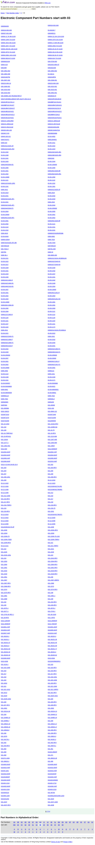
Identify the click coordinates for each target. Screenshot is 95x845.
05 (48, 825)
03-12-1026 (4, 486)
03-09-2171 (51, 380)
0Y (22, 825)
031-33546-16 (5, 727)
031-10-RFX (52, 433)
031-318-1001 (52, 677)
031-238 (50, 592)
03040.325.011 (6, 136)
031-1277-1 (4, 442)
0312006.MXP (5, 461)
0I (44, 822)
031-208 (50, 474)
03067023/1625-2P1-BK (9, 242)
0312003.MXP (5, 455)
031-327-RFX (5, 705)
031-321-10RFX (53, 689)
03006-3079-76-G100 (8, 52)
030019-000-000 (6, 30)
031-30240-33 (5, 655)
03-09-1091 (51, 305)
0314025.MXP (5, 786)
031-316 (3, 671)
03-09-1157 (4, 324)
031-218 (50, 502)
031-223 (50, 555)
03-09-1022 (4, 261)
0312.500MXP (52, 449)
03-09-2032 (51, 339)
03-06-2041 (4, 202)
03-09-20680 (5, 367)
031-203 (3, 467)
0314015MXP (5, 777)
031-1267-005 (52, 439)
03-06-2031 (4, 196)
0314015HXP (52, 774)
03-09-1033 (4, 274)
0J (48, 822)
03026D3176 (52, 96)
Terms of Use (55, 842)
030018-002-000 (53, 25)
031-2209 (4, 530)
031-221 (50, 542)
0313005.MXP (52, 630)
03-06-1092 (51, 177)
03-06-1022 (51, 146)
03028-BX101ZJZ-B (54, 108)
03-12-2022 (4, 517)
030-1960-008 (5, 74)
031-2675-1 (4, 608)
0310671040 (52, 414)
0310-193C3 (5, 411)
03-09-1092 (4, 308)
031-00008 (51, 405)
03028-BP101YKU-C (7, 102)
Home (3, 13)
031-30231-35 (52, 639)
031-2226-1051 (6, 555)
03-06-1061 (4, 171)
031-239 (50, 599)
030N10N (51, 402)
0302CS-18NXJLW (54, 121)
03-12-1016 (51, 480)
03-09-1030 (51, 267)
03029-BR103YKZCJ (8, 114)
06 (51, 825)
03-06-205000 (52, 208)
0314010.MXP (52, 767)
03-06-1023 (51, 149)
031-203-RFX (52, 467)
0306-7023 (51, 239)
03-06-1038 (4, 155)
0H (40, 822)
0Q (74, 822)
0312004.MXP (52, 455)
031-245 (3, 605)
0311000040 (52, 421)
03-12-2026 (4, 521)
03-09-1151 (4, 321)
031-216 (50, 496)
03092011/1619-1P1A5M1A (57, 330)
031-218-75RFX (6, 505)
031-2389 (4, 599)
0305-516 (4, 142)
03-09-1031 (4, 271)
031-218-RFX (52, 505)
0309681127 (5, 396)
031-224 (3, 558)
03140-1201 (5, 771)
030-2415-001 (52, 89)
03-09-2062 (4, 364)
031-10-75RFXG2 (7, 433)
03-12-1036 (4, 489)
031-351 (50, 749)
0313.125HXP (5, 621)
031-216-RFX (5, 499)
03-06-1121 (4, 180)
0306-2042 (51, 202)
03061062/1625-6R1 (54, 174)
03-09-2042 (4, 349)
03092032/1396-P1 (7, 342)
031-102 (3, 427)
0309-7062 (4, 399)
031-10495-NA (52, 427)
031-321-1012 (5, 689)
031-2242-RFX (52, 558)
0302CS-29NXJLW (7, 124)
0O (66, 822)
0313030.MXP (5, 658)
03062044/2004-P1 (7, 208)
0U (89, 822)
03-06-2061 (51, 214)
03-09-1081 (51, 302)
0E (29, 822)
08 (59, 825)
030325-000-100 (6, 130)
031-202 (50, 464)
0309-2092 (4, 371)
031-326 (3, 702)
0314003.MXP (5, 764)
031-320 (3, 680)
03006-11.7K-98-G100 (8, 36)
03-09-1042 (51, 280)
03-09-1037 (51, 274)
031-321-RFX (52, 692)
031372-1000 (5, 758)
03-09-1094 (4, 311)
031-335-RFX (52, 730)
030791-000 (52, 249)
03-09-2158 (4, 377)
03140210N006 (53, 780)
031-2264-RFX (52, 561)
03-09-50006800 (6, 386)
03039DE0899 (52, 133)
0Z (25, 825)
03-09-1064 (4, 299)
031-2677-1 (4, 611)
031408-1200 (5, 795)
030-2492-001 (52, 93)
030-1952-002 (5, 71)
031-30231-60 (5, 649)
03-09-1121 (51, 311)
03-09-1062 (4, 296)
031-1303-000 (52, 442)
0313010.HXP (52, 633)
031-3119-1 (4, 664)
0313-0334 (51, 658)
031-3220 (4, 696)
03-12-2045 (51, 524)
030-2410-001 (52, 86)
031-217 (50, 499)
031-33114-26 (5, 711)
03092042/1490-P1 (54, 349)
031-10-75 (51, 430)
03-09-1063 (51, 296)
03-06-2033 (51, 199)
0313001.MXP (52, 627)
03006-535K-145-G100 (8, 55)
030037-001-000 (6, 33)
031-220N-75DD (6, 539)
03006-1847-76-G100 (8, 46)
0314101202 (5, 799)
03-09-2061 (4, 361)
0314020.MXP (5, 780)
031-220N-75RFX (53, 539)
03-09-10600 (52, 289)
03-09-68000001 (53, 389)
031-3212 (4, 692)
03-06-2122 (4, 227)
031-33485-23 (5, 717)
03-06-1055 (4, 167)
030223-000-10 (6, 83)
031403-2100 (5, 789)
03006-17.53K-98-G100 (55, 43)
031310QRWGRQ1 (54, 661)
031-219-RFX (5, 511)
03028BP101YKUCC (54, 102)
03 (40, 825)
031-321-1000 (52, 686)
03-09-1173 (51, 327)
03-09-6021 (51, 386)
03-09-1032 (51, 271)
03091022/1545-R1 (54, 261)
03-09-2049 (4, 352)
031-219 (3, 508)
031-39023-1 (5, 761)
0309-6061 (4, 389)
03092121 (51, 371)
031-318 (3, 677)
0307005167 (52, 246)
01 (33, 825)
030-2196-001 (52, 80)
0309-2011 (4, 330)
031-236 (50, 577)
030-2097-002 (5, 80)
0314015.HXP (52, 771)
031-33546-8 (5, 730)
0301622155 (52, 68)
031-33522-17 (52, 724)
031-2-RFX (51, 617)
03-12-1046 (4, 492)
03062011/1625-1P (54, 189)
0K (51, 822)
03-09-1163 (4, 327)
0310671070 (5, 417)
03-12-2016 (4, 514)
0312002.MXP (5, 452)
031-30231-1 (5, 639)
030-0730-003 (52, 61)
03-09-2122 (4, 374)
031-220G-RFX (53, 530)
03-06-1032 (4, 152)
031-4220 (51, 799)
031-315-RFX (52, 667)
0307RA (3, 252)
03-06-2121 (51, 224)
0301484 (4, 68)
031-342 (3, 742)
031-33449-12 (52, 714)
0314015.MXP (5, 774)
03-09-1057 (4, 289)
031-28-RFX (5, 617)
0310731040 (5, 421)
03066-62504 (5, 239)
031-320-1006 (52, 680)
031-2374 (4, 589)
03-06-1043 (4, 161)
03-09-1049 (51, 283)
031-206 (50, 471)
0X (18, 825)
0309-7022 (51, 396)
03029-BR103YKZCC (55, 111)
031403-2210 (52, 789)
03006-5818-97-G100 (8, 58)
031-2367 (4, 580)
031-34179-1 (5, 739)
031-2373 (51, 586)
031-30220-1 (5, 636)
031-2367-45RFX (53, 580)
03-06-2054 (4, 211)
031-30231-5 (5, 646)
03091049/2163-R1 (7, 286)
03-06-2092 (4, 224)
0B (18, 822)
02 (36, 825)
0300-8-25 (4, 64)
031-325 (50, 699)
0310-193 (51, 408)
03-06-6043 (4, 236)
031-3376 (4, 736)
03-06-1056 (51, 167)
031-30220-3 (52, 636)
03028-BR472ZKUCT (8, 108)
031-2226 (51, 552)
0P (70, 822)
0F (33, 822)
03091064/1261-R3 (54, 299)
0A (14, 822)
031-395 (50, 761)
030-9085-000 (52, 255)
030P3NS (4, 405)
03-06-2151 (51, 227)
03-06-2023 (4, 192)
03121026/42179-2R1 (55, 486)
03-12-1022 (4, 483)
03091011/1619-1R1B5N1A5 (57, 258)
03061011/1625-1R (7, 146)
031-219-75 (51, 508)
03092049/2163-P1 (54, 352)
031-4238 (51, 805)
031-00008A (5, 408)
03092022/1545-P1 (7, 336)
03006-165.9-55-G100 (8, 43)
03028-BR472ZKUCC (55, 105)
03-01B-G (51, 74)
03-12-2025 (51, 517)
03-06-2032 (51, 196)
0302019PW (52, 77)
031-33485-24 (52, 717)
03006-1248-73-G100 (8, 39)
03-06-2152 (4, 230)
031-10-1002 (5, 424)
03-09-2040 (51, 342)
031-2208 (51, 527)
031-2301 (4, 567)
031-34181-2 (52, 739)
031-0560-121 (52, 411)
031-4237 (4, 802)
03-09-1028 (4, 267)
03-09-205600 (52, 355)
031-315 (50, 664)
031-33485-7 (5, 721)
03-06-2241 (51, 230)
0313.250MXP (52, 621)
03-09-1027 (4, 264)
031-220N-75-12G (54, 536)
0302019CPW (5, 77)
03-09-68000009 (6, 392)
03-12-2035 (51, 521)
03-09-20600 (52, 358)
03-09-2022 (51, 333)
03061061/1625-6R (54, 171)
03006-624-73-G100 (54, 58)
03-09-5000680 (53, 383)
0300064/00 (5, 26)
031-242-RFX (52, 602)
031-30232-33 (5, 652)
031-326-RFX (52, 702)
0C (22, 822)
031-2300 (4, 564)
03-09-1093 (51, 308)
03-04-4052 (51, 136)
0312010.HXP (52, 461)
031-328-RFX (52, 705)
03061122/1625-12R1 (8, 183)
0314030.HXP (52, 786)
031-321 (3, 686)
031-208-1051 (5, 477)
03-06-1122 (51, 180)
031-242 (3, 602)
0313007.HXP (5, 633)
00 (29, 825)
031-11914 (4, 439)
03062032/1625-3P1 (7, 199)
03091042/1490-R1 (7, 283)
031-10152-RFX (53, 424)
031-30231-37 (5, 642)
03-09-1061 (4, 292)
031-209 (3, 480)
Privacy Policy (67, 842)
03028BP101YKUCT (7, 105)
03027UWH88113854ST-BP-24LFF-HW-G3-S (16, 99)
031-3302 (51, 708)
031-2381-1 (51, 596)
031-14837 (51, 446)
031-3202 (4, 683)
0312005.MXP (52, 458)
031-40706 (51, 792)
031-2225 (4, 552)
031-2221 (51, 549)
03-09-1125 (4, 317)
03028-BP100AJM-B (54, 99)
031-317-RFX (52, 674)
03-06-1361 (51, 186)
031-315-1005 (5, 667)
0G (37, 822)
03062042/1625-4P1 (7, 205)
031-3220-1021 (53, 696)
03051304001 (52, 139)
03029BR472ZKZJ (54, 114)
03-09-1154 (51, 321)
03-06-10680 (5, 177)
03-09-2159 (51, 377)
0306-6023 (4, 233)
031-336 (3, 733)
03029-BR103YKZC (7, 111)
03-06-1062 (4, 174)
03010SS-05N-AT (53, 64)
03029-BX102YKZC (7, 118)
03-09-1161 (51, 324)
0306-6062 (51, 236)
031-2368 (51, 583)
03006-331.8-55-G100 (55, 52)
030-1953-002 (52, 71)
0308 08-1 (4, 255)
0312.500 (4, 449)
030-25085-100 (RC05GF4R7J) (11, 96)
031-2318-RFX (52, 574)
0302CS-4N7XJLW (54, 124)
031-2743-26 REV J (7, 614)
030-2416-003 (5, 93)
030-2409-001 (5, 86)
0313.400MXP (5, 624)
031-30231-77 (52, 649)
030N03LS (51, 399)
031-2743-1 (51, 611)
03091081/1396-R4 (7, 305)
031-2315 (4, 571)
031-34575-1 (52, 746)
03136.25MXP (52, 752)
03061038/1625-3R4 (54, 155)
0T (85, 822)
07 (55, 825)
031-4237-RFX (6, 805)
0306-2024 (51, 192)
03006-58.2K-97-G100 (55, 55)
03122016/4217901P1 (55, 514)
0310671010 (5, 414)
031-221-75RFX (53, 546)
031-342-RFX (52, 742)
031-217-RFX (5, 502)
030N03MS (4, 402)
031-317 (3, 674)
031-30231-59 (52, 646)
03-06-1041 (4, 158)
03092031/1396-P (7, 339)
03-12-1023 (51, 483)
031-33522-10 (5, 724)
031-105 (3, 430)
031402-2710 (52, 783)
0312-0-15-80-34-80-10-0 (9, 464)
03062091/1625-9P (54, 221)
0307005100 (5, 246)
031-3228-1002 (6, 699)
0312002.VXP (52, 452)
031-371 (50, 755)
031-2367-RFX (6, 583)
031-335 (50, 721)
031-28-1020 (52, 614)
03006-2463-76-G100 (55, 46)
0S (81, 822)
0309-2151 (51, 374)
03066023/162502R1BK (55, 233)
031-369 (3, 755)
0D (25, 822)
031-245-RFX (52, 605)
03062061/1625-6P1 (7, 217)
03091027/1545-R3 (54, 264)
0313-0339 (4, 661)
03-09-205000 (5, 355)
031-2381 (4, 596)
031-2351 (4, 577)
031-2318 (4, 574)
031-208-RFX (52, 477)
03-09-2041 (51, 346)
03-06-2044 (51, 205)
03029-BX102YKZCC (55, 118)
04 (44, 825)
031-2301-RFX (52, 567)
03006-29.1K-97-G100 (55, 49)
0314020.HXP (52, 777)
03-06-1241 (4, 186)
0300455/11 (51, 33)
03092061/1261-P (53, 361)
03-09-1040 (4, 277)
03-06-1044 (51, 161)
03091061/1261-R (54, 292)
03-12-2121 (4, 546)
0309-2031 (51, 336)
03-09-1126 (51, 317)
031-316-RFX (52, 671)
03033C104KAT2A (54, 130)
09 (62, 825)
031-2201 (51, 511)
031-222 (3, 549)
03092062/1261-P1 (54, 364)
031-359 (3, 752)
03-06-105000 (52, 164)
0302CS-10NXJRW (7, 121)
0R (77, 822)
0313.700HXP (52, 624)
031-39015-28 (52, 758)
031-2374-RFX (52, 589)
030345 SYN (5, 133)
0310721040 (52, 417)
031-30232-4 (52, 652)
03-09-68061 (52, 392)
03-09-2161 (4, 380)
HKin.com (47, 3)
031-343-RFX (5, 746)
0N (63, 822)
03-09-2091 (51, 367)
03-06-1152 (51, 183)
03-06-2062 (51, 217)
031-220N (51, 533)
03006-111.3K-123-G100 (56, 36)
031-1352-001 (5, 446)
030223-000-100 (53, 83)
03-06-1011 (51, 142)
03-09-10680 (5, 302)
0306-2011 (4, 189)
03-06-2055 (51, 211)
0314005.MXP (52, 764)
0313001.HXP (5, 627)
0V (92, 822)
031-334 (3, 714)
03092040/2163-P (7, 346)
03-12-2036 (4, 524)
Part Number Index (12, 13)
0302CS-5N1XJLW (7, 127)
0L (55, 822)
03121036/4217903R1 (55, 489)
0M (59, 822)
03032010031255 (53, 127)
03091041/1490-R (7, 280)
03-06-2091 (4, 221)
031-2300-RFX (52, 564)
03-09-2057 (4, 358)
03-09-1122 (51, 314)
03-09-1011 (4, 258)
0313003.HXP (5, 630)
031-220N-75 (5, 536)
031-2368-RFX (6, 586)
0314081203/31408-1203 (56, 795)
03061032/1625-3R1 (54, 152)
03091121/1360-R (7, 314)
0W (14, 825)
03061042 (51, 158)
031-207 (3, 474)
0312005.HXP (5, 458)
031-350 (3, 749)
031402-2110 (5, 783)
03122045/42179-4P (7, 527)
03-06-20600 (5, 214)
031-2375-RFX (6, 592)
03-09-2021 (4, 333)
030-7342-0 (4, 249)
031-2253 (4, 561)
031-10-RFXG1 (6, 436)
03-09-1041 (51, 277)
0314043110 (5, 792)
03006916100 (5, 61)
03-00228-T (51, 30)
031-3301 (4, 708)
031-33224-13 (52, 711)
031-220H (4, 533)
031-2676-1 (51, 608)
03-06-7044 (51, 242)
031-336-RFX (52, 733)
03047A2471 (5, 139)
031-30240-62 (52, 655)
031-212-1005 (5, 496)
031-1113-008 (52, 436)
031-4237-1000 (53, 802)
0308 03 (50, 252)
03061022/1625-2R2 (7, 149)
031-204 (3, 471)
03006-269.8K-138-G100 (9, 49)
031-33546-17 (52, 727)
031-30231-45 (52, 642)
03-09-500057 (5, 383)
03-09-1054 (51, 286)
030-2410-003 (5, 89)
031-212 (50, 492)
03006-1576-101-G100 (55, 39)
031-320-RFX (52, 683)
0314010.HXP (5, 767)
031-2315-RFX (52, 571)
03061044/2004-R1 (7, 164)
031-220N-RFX (6, 542)
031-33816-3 (52, 736)
